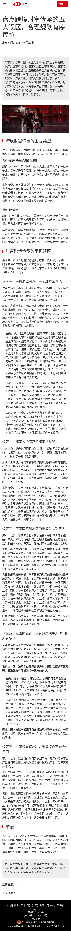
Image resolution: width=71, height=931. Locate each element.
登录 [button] (63, 4)
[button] (10, 884)
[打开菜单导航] (5, 4)
